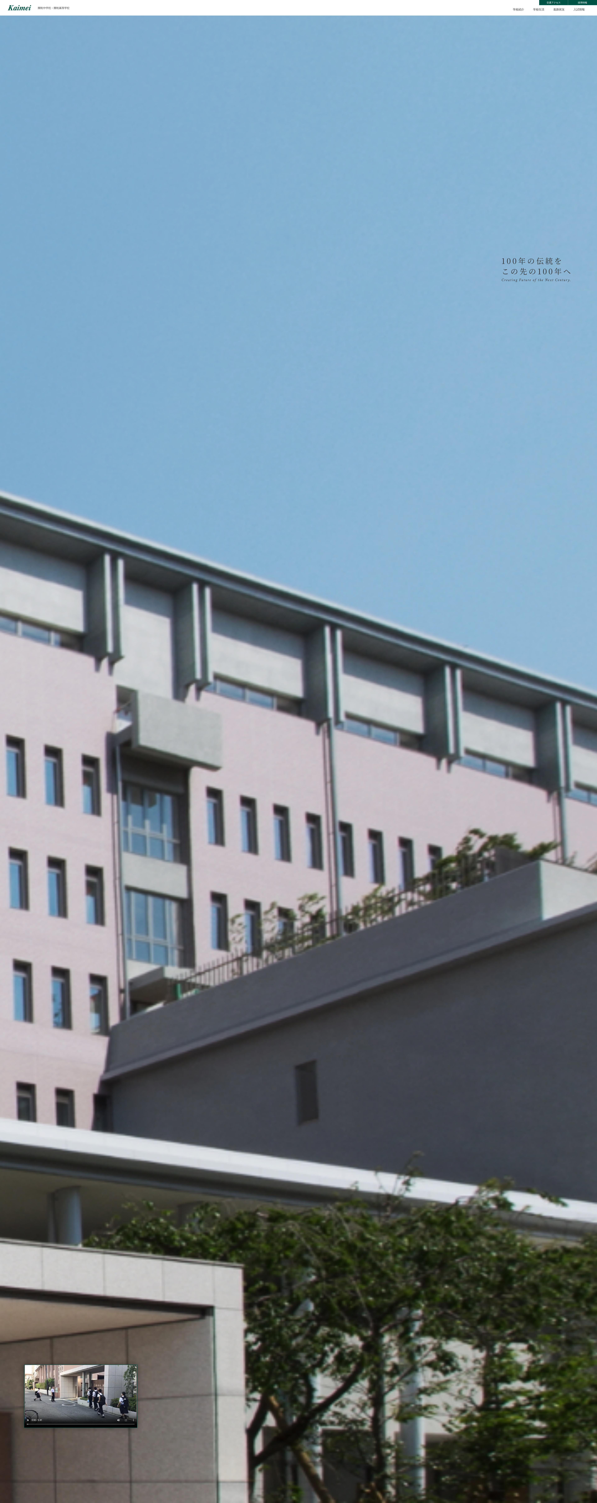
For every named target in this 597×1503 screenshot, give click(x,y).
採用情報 (582, 2)
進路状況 (559, 9)
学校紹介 (518, 9)
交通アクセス (554, 2)
